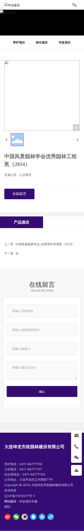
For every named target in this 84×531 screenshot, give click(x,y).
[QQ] (33, 517)
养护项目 (19, 42)
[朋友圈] (25, 517)
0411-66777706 (30, 464)
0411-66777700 (33, 474)
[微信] (16, 517)
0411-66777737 (30, 469)
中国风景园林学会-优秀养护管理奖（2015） (45, 244)
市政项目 (65, 42)
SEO (7, 506)
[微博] (7, 517)
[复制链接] (50, 517)
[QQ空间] (42, 517)
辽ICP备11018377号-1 (19, 496)
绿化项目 (42, 42)
